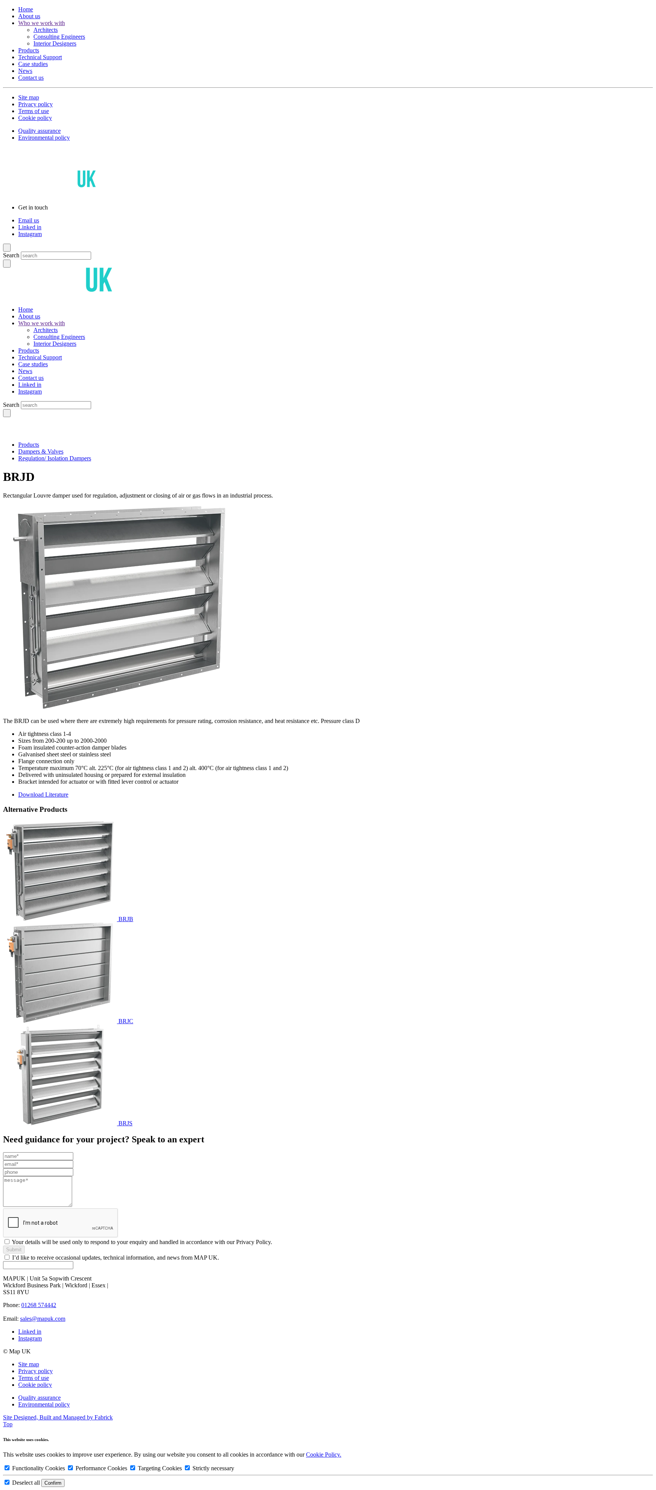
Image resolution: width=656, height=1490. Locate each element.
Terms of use (33, 111)
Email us (28, 220)
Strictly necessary (212, 1468)
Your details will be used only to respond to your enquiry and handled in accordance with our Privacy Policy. (142, 1242)
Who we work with (41, 23)
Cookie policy (35, 118)
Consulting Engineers (59, 36)
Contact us (31, 77)
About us (29, 16)
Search (11, 255)
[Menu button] (7, 248)
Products (28, 50)
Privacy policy (35, 104)
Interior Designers (54, 43)
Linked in (29, 227)
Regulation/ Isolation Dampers (54, 458)
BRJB (125, 919)
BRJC (125, 1021)
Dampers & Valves (40, 451)
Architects (45, 30)
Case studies (33, 64)
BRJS (125, 1123)
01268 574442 (38, 1305)
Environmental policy (44, 137)
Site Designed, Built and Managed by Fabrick (58, 1417)
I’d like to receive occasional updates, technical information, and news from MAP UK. (115, 1257)
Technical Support (40, 57)
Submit (14, 1249)
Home (25, 9)
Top (8, 1424)
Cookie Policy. (323, 1454)
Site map (28, 97)
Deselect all (26, 1482)
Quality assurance (39, 131)
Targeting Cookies (159, 1468)
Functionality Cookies (38, 1468)
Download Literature (43, 794)
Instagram (30, 234)
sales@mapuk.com (42, 1318)
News (25, 71)
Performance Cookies (101, 1468)
